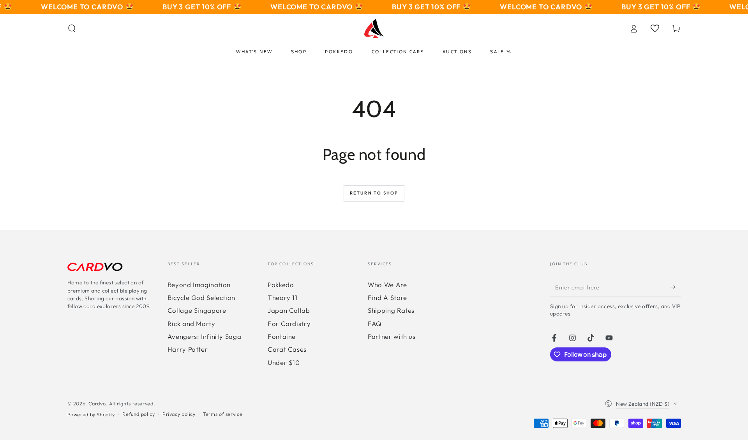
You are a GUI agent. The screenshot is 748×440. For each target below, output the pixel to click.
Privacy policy (179, 414)
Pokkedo (281, 284)
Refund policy (138, 414)
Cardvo (97, 403)
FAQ (375, 323)
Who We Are (387, 284)
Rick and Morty (191, 323)
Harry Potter (188, 349)
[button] (72, 28)
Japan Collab (289, 310)
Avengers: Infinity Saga (205, 336)
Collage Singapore (197, 310)
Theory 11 (283, 297)
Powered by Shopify (91, 414)
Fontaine (282, 336)
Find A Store (387, 297)
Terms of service (222, 414)
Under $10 (284, 362)
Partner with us (391, 336)
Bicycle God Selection (201, 297)
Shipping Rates (391, 310)
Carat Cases (287, 349)
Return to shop (374, 193)
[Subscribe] (676, 287)
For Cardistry (289, 323)
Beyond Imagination (199, 284)
